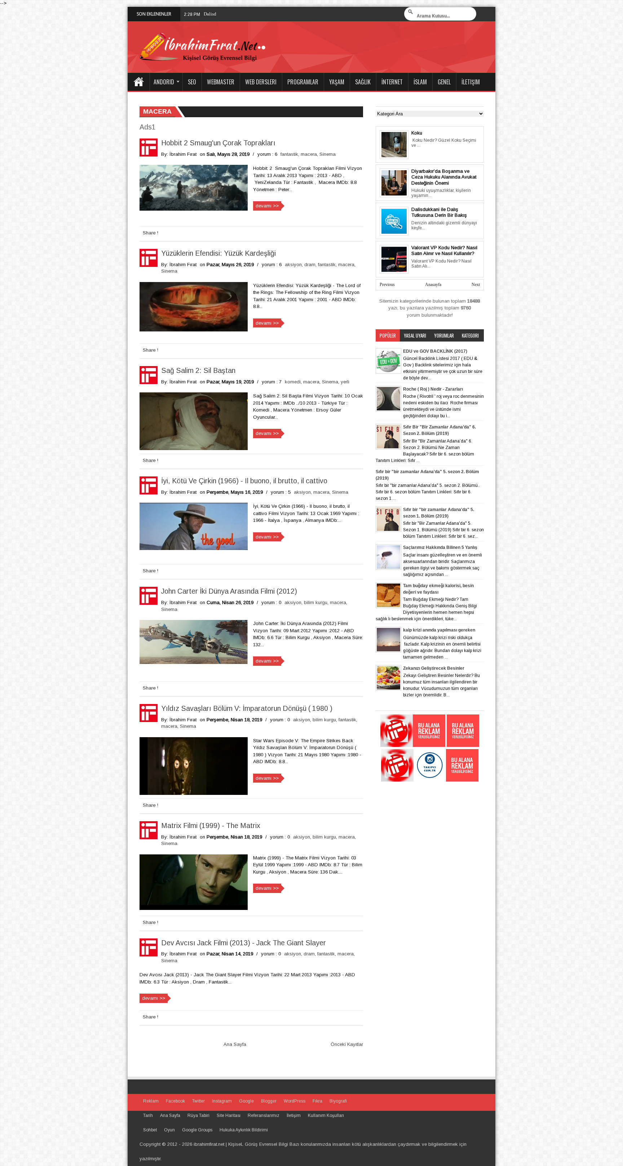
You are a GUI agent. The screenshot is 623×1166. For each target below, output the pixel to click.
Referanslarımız (263, 1115)
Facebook (175, 1101)
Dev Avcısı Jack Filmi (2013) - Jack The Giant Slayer (243, 943)
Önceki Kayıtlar (347, 1044)
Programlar (302, 82)
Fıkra (317, 1101)
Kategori (470, 335)
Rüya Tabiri (198, 1115)
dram (309, 264)
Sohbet (150, 1129)
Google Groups (197, 1129)
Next (476, 284)
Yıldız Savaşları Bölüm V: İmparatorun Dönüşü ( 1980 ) (246, 708)
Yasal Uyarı (415, 335)
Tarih (148, 1115)
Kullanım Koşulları (326, 1115)
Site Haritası (228, 1115)
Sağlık (363, 82)
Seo (192, 82)
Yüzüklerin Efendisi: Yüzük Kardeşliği (218, 253)
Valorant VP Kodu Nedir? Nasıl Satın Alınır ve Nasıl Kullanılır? (444, 250)
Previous (387, 284)
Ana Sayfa (138, 82)
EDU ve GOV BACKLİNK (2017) (435, 351)
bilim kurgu (315, 602)
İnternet (392, 82)
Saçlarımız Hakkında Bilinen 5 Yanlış (440, 547)
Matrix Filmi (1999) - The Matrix (210, 826)
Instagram (222, 1101)
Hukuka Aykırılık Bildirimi (244, 1129)
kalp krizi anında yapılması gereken (439, 630)
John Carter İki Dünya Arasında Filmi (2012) (229, 591)
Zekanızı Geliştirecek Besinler (433, 668)
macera (309, 154)
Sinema (327, 154)
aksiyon (293, 264)
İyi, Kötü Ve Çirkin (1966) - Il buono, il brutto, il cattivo (244, 481)
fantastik (289, 154)
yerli (345, 381)
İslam (420, 82)
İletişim (470, 82)
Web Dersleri (261, 82)
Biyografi (338, 1101)
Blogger (269, 1101)
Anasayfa (433, 284)
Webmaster (220, 82)
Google (246, 1101)
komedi (293, 381)
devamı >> (267, 205)
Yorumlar (444, 335)
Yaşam (336, 82)
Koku (416, 133)
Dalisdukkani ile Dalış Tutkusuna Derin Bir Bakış (252, 14)
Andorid (164, 82)
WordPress (294, 1101)
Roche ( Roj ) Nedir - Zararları (433, 389)
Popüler (388, 335)
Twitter (198, 1101)
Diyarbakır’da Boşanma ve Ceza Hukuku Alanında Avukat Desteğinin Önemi (443, 177)
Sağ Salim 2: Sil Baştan (198, 370)
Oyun (169, 1129)
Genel (444, 82)
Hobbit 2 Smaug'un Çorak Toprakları (218, 143)
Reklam (151, 1101)
